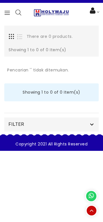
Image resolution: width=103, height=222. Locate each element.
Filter (16, 124)
